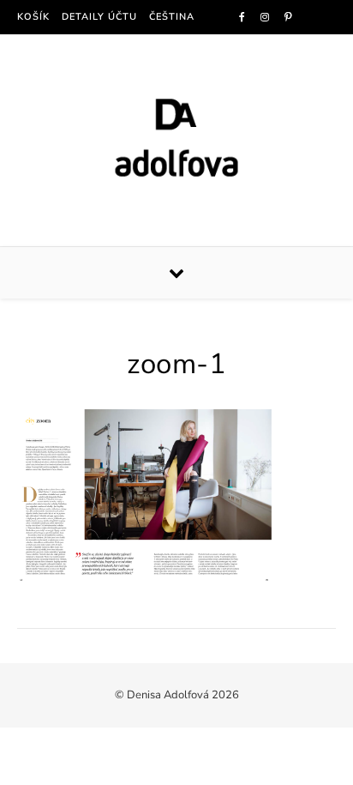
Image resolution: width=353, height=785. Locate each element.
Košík (33, 16)
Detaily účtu (99, 16)
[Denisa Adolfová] (176, 137)
